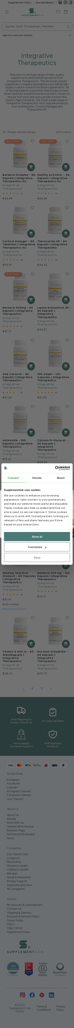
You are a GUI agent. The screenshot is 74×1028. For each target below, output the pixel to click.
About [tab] (61, 477)
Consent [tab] (13, 477)
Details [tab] (37, 477)
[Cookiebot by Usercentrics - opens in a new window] (55, 468)
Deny (37, 557)
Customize (35, 546)
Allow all (37, 536)
